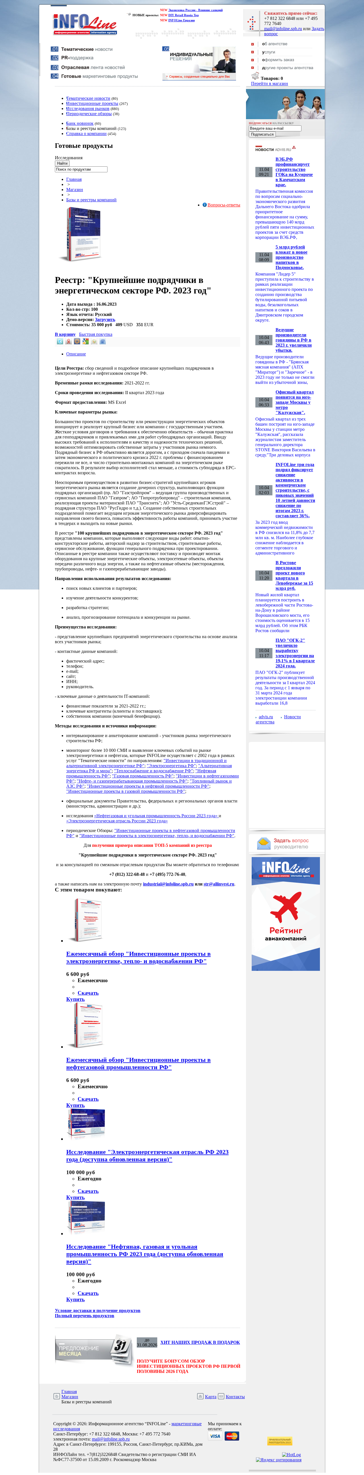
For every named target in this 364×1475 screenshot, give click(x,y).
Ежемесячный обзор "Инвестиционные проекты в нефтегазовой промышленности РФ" (138, 1063)
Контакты (235, 1396)
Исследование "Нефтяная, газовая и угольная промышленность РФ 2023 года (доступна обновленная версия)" (144, 1254)
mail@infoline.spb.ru (283, 28)
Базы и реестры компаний (91, 199)
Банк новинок (80, 123)
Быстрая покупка (95, 334)
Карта (210, 1396)
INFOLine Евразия (181, 20)
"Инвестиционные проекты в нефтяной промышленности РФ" (148, 786)
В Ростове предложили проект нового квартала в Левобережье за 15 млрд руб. (294, 575)
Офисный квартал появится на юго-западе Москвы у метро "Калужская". (295, 402)
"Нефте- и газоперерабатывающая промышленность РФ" (132, 781)
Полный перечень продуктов (84, 1315)
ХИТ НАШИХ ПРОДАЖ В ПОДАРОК (200, 1342)
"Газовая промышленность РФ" (142, 775)
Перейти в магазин (269, 83)
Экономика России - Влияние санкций (195, 10)
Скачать (88, 993)
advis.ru (266, 716)
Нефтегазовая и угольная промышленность (138, 815)
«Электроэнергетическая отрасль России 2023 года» (117, 820)
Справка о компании (86, 133)
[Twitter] (59, 342)
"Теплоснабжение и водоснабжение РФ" (153, 770)
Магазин (74, 189)
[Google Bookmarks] (85, 342)
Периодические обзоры (89, 113)
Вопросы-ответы (224, 204)
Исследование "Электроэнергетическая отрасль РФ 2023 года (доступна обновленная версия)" (147, 1155)
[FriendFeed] (102, 342)
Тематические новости (88, 98)
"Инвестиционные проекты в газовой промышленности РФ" (125, 791)
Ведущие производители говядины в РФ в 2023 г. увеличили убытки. (294, 340)
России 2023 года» (200, 815)
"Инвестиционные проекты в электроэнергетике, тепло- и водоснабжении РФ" (156, 835)
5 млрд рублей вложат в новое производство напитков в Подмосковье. (291, 257)
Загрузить (105, 319)
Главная (74, 179)
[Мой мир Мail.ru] (76, 342)
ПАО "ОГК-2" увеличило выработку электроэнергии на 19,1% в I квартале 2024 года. (295, 653)
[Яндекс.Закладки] (68, 342)
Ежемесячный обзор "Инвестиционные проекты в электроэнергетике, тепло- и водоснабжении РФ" (138, 957)
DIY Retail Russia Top (183, 15)
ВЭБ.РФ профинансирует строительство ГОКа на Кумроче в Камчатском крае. (294, 172)
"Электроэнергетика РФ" (171, 765)
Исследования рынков (87, 108)
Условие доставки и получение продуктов (97, 1310)
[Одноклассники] (93, 342)
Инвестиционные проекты (92, 103)
